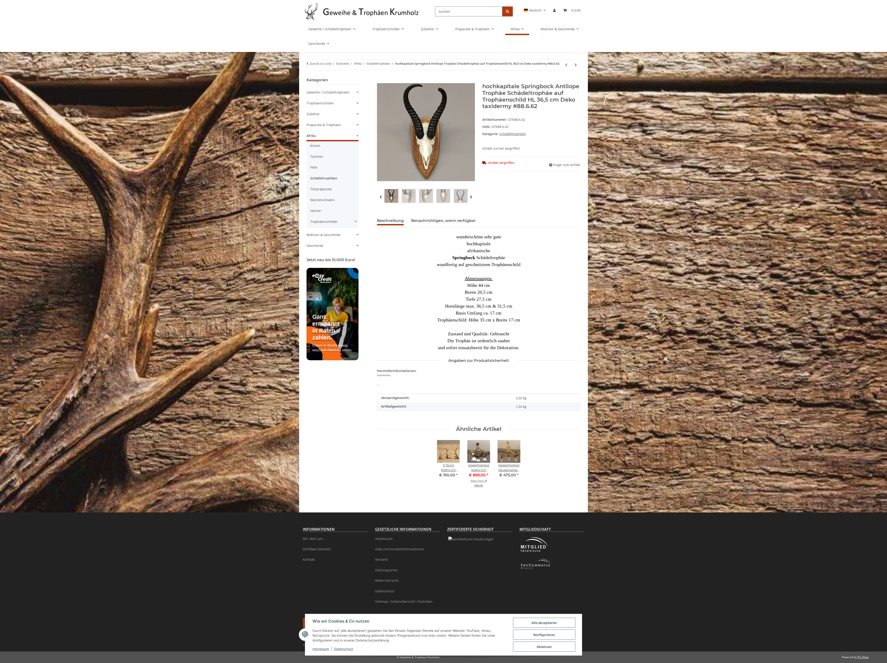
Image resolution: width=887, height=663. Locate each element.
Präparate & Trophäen (324, 125)
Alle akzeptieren (544, 623)
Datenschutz (343, 649)
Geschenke (315, 245)
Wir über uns (313, 538)
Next (471, 197)
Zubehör (313, 114)
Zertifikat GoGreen (317, 549)
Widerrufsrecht (387, 580)
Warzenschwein (322, 200)
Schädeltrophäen (512, 134)
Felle (313, 167)
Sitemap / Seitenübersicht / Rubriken (403, 601)
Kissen (315, 145)
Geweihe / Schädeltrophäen (328, 92)
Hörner (315, 211)
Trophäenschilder (320, 103)
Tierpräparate (321, 189)
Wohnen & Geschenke (323, 235)
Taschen (316, 156)
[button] (535, 10)
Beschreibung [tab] (390, 220)
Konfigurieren (544, 635)
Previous (381, 197)
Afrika (311, 135)
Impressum (321, 649)
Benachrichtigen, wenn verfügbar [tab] (443, 220)
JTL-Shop (863, 657)
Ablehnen (544, 647)
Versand (381, 559)
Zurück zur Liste (320, 63)
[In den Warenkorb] (380, 80)
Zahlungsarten (386, 570)
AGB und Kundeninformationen (399, 549)
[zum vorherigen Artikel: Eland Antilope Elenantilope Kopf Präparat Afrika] (566, 65)
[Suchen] (507, 11)
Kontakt (309, 559)
